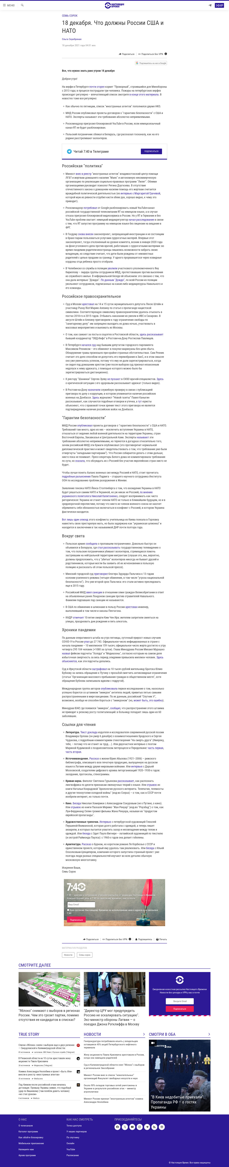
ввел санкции (94, 592)
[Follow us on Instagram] (140, 1127)
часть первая (155, 748)
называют (143, 437)
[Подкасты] (162, 1127)
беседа (86, 833)
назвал (66, 653)
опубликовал (85, 425)
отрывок (152, 784)
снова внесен (85, 234)
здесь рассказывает (151, 334)
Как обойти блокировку (31, 1137)
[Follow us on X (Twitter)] (125, 1127)
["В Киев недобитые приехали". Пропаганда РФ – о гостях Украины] (179, 1075)
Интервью (105, 821)
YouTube (71, 1149)
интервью (137, 766)
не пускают (114, 379)
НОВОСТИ (92, 1034)
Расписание (73, 1155)
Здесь (160, 379)
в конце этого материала (144, 94)
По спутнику (73, 1137)
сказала (80, 460)
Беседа (77, 803)
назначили (94, 389)
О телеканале (26, 1125)
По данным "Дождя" (113, 280)
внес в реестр (83, 173)
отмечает (78, 617)
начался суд (88, 345)
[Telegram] (210, 5)
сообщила (91, 543)
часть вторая (73, 751)
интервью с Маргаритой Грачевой (140, 193)
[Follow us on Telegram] (147, 1127)
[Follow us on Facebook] (117, 1127)
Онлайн (70, 1143)
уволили (112, 268)
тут (140, 401)
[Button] (127, 54)
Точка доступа (74, 1125)
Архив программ (27, 1155)
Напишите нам (26, 1149)
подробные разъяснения (76, 476)
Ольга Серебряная (71, 39)
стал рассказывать (109, 547)
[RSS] (154, 1127)
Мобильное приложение (31, 1143)
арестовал (88, 304)
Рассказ (94, 758)
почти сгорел (97, 86)
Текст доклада (89, 732)
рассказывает (126, 781)
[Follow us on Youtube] (132, 1127)
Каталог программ (28, 1131)
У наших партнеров (77, 1131)
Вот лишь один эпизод (75, 519)
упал (87, 641)
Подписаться (151, 151)
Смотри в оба (162, 1034)
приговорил (101, 573)
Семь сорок (69, 15)
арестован (131, 607)
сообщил (115, 708)
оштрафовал (99, 669)
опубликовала (109, 688)
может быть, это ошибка (148, 700)
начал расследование (141, 219)
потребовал (90, 207)
